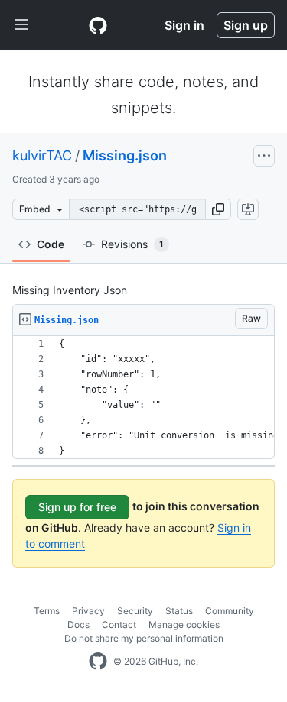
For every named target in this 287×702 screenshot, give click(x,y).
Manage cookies (184, 624)
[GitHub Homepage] (98, 661)
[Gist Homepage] (98, 25)
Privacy (88, 610)
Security (135, 610)
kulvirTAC (42, 155)
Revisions (132, 244)
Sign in (184, 25)
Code (50, 244)
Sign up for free (77, 506)
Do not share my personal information (143, 638)
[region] (143, 397)
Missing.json (125, 155)
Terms (47, 610)
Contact (119, 624)
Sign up (245, 25)
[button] (218, 209)
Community (229, 610)
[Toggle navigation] (21, 25)
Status (179, 610)
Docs (78, 624)
